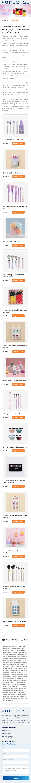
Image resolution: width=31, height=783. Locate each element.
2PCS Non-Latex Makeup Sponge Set (15, 447)
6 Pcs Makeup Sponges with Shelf (14, 381)
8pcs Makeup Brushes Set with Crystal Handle (13, 276)
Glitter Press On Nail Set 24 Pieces (14, 621)
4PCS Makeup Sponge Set (12, 241)
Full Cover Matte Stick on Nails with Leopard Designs (15, 481)
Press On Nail (6, 731)
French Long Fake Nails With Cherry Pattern (15, 517)
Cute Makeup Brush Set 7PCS (13, 140)
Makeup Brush (6, 734)
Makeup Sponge (7, 737)
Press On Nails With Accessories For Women (15, 346)
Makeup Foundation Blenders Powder (13, 552)
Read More (6, 143)
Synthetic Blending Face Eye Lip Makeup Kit (14, 587)
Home (6, 20)
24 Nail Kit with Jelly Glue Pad (13, 173)
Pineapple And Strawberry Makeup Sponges (15, 311)
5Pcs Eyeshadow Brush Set (12, 414)
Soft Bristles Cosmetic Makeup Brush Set (15, 207)
